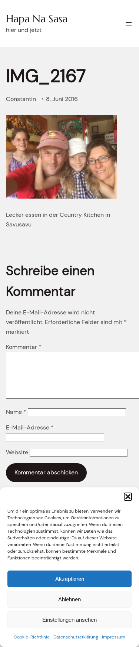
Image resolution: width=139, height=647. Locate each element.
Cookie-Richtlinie (32, 637)
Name (16, 412)
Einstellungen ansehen (69, 620)
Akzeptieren (69, 579)
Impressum (113, 637)
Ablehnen (69, 599)
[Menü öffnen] (128, 23)
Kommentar (24, 347)
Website (17, 452)
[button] (128, 496)
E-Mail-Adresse (30, 427)
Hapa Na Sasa (36, 18)
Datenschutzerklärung (75, 637)
